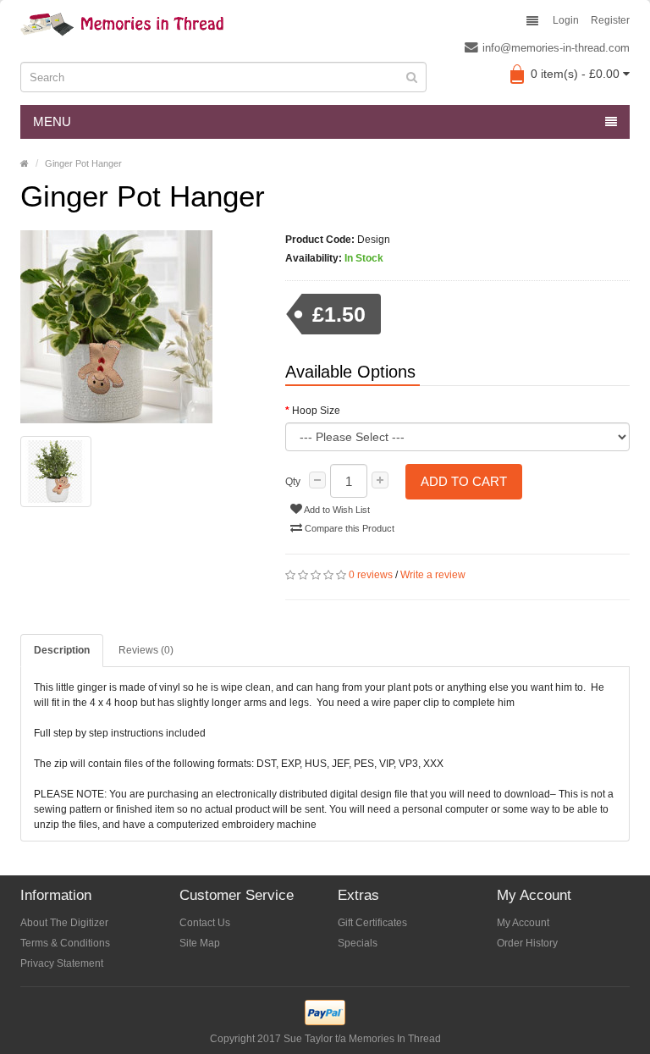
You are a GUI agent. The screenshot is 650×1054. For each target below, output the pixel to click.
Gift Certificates (372, 923)
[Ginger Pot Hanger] (140, 326)
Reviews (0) (146, 650)
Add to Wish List (336, 510)
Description (62, 650)
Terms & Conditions (65, 943)
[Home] (24, 163)
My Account (523, 923)
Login (566, 20)
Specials (357, 943)
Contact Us (204, 923)
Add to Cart (464, 481)
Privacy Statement (61, 963)
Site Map (199, 943)
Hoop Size (316, 411)
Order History (527, 943)
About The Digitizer (64, 923)
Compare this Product (348, 528)
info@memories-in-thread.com (556, 47)
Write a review (432, 575)
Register (610, 20)
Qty (292, 482)
